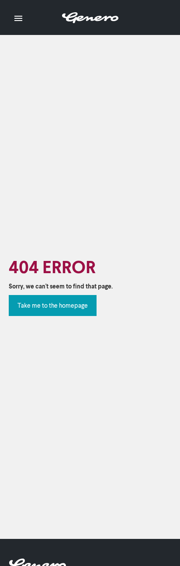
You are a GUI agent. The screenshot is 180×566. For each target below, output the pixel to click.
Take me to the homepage (52, 305)
